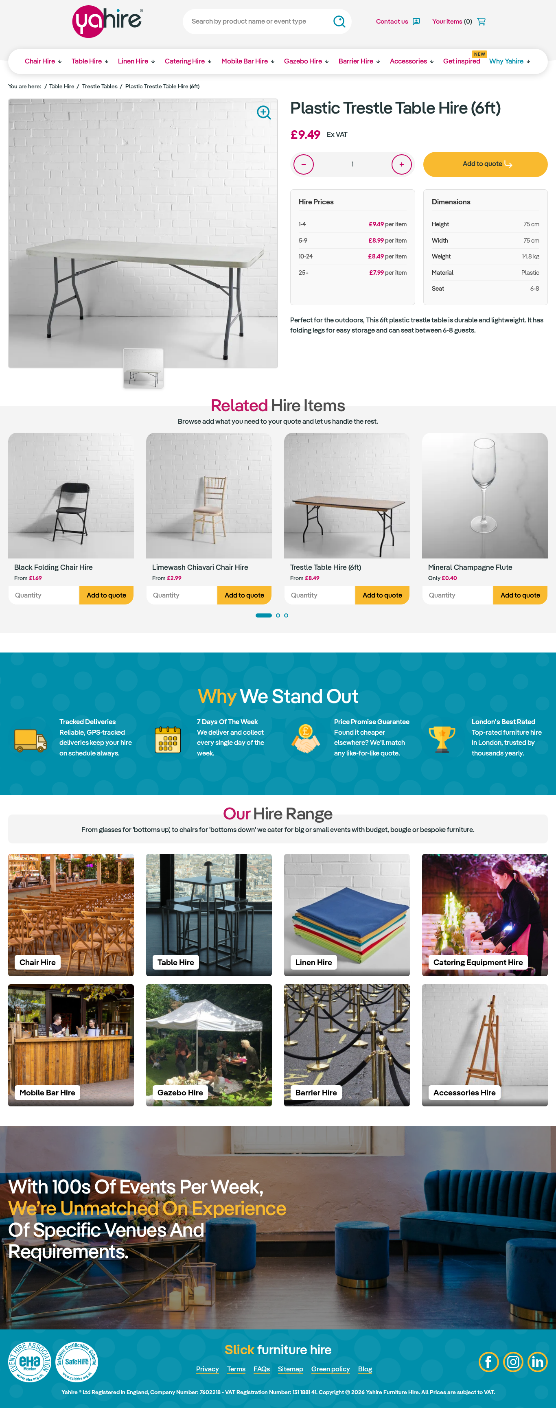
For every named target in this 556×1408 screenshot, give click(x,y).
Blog (365, 1368)
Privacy (207, 1368)
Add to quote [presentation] (482, 163)
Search (339, 21)
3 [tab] (286, 615)
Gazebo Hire (303, 61)
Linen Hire (133, 61)
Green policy (330, 1368)
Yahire (107, 21)
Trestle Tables (100, 86)
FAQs (262, 1368)
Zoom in (264, 112)
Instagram (513, 1362)
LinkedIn (538, 1362)
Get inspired (461, 58)
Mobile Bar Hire (244, 61)
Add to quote (106, 595)
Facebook (489, 1362)
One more (402, 164)
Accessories (408, 61)
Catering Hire (185, 61)
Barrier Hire (356, 61)
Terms (236, 1368)
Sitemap (290, 1368)
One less (303, 164)
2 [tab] (278, 615)
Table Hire (87, 61)
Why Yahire (506, 61)
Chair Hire (40, 61)
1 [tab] (264, 615)
